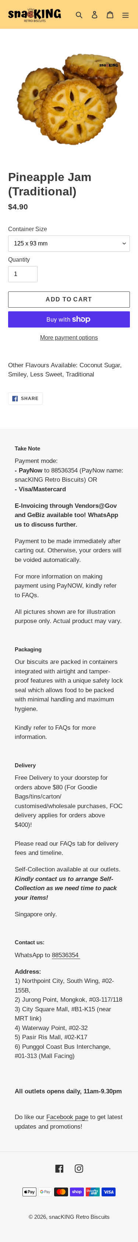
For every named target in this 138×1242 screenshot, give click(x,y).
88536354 (66, 955)
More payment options (69, 338)
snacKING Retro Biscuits (79, 1217)
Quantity (19, 259)
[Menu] (125, 14)
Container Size (27, 229)
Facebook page (67, 1117)
